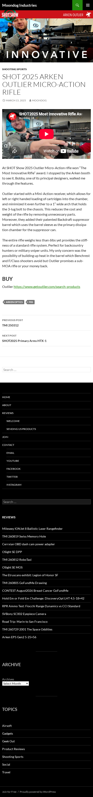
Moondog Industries (19, 5)
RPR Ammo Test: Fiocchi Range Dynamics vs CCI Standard (41, 606)
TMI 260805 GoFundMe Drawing (24, 583)
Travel (6, 772)
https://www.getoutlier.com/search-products (47, 286)
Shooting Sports (14, 69)
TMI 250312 (12, 322)
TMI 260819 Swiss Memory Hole (24, 536)
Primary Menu (88, 5)
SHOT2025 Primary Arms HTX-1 (24, 338)
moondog (39, 100)
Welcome (13, 421)
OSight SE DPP (12, 552)
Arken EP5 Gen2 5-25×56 (19, 637)
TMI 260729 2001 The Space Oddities (27, 629)
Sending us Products (21, 429)
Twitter (12, 476)
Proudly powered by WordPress (38, 791)
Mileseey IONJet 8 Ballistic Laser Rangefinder (32, 528)
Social (6, 764)
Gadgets (7, 733)
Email (10, 452)
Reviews (7, 413)
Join (5, 437)
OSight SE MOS (12, 567)
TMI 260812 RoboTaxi (17, 559)
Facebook (13, 468)
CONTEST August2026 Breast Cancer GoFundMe (35, 590)
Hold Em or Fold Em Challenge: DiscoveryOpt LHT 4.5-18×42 (43, 598)
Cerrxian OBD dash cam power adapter (28, 544)
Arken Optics (14, 302)
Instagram (13, 484)
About (6, 405)
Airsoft (7, 725)
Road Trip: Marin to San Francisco (25, 621)
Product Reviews (13, 749)
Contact (8, 444)
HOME (6, 397)
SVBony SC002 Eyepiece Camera (24, 614)
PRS (31, 302)
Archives (8, 679)
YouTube (12, 460)
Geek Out (8, 741)
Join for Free (9, 791)
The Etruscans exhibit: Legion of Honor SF (30, 575)
